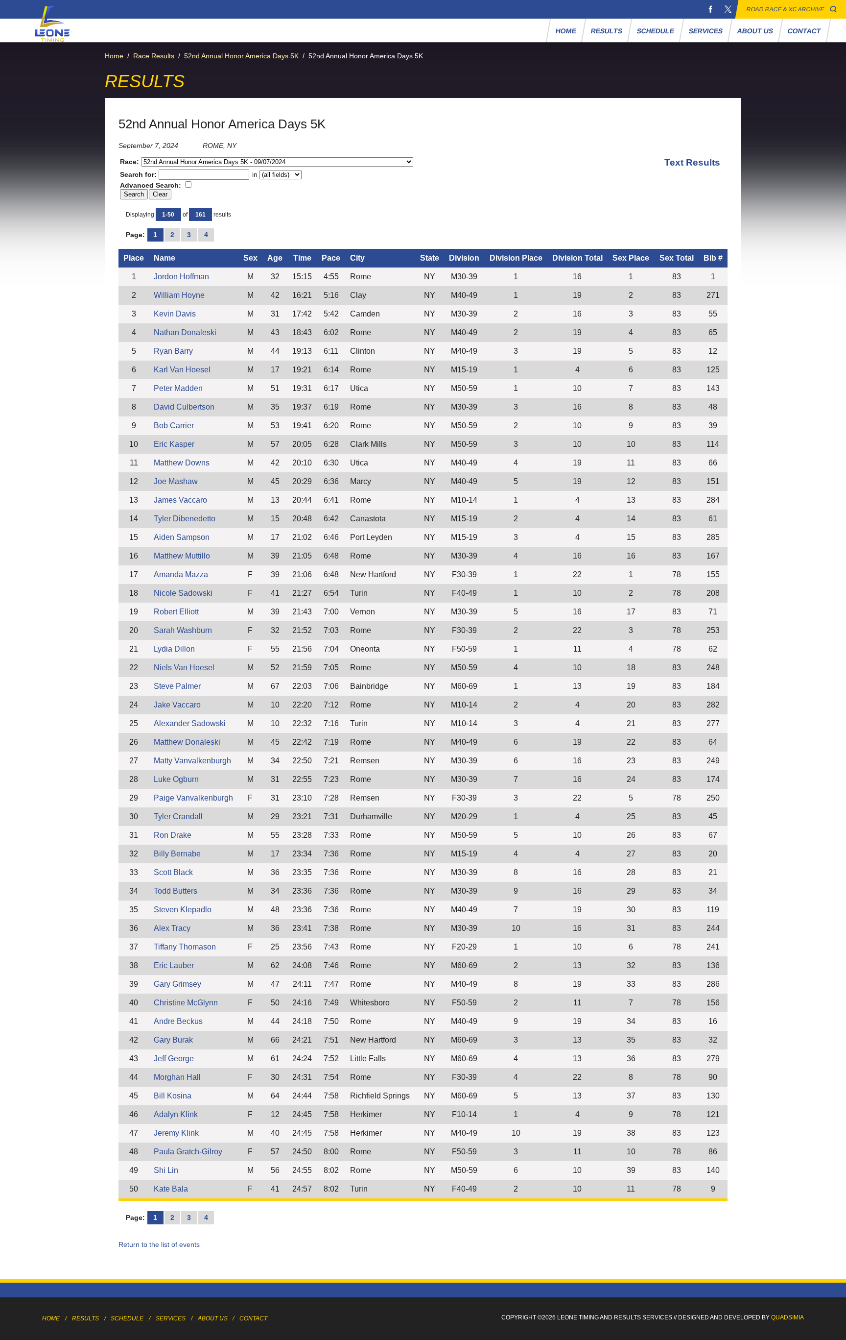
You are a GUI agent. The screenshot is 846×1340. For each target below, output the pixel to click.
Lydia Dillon (174, 649)
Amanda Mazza (181, 574)
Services (706, 31)
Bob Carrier (174, 425)
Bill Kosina (172, 1096)
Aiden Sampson (182, 537)
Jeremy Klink (176, 1133)
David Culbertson (184, 407)
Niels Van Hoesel (184, 667)
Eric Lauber (174, 965)
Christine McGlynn (186, 1003)
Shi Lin (166, 1170)
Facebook (710, 9)
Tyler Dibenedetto (184, 518)
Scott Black (173, 872)
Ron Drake (172, 835)
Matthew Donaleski (187, 742)
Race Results (153, 56)
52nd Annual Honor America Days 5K (241, 56)
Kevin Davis (175, 314)
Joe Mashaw (176, 481)
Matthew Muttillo (182, 556)
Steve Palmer (177, 686)
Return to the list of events (159, 1244)
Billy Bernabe (177, 854)
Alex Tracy (172, 928)
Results (606, 31)
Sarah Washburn (183, 630)
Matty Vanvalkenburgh (192, 760)
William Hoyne (179, 295)
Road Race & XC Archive (785, 9)
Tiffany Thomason (185, 947)
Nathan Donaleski (185, 332)
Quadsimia (787, 1317)
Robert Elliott (176, 612)
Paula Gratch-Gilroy (188, 1151)
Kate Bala (171, 1189)
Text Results (692, 162)
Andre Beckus (178, 1021)
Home (566, 31)
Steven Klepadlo (183, 909)
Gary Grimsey (177, 984)
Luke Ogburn (176, 779)
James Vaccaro (180, 500)
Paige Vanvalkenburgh (193, 798)
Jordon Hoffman (181, 276)
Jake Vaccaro (177, 705)
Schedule (655, 31)
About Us (755, 31)
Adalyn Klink (176, 1114)
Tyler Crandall (178, 816)
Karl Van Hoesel (182, 369)
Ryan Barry (173, 351)
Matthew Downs (182, 463)
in (254, 174)
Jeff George (174, 1058)
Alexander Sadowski (190, 723)
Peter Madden (178, 388)
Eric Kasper (174, 444)
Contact (804, 31)
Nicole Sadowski (183, 593)
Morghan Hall (177, 1077)
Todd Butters (175, 891)
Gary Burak (173, 1040)
